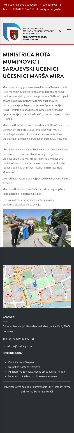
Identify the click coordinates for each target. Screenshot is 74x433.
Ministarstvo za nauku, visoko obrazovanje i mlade (36, 371)
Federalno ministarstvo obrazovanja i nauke (32, 376)
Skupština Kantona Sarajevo (24, 367)
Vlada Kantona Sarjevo (21, 362)
